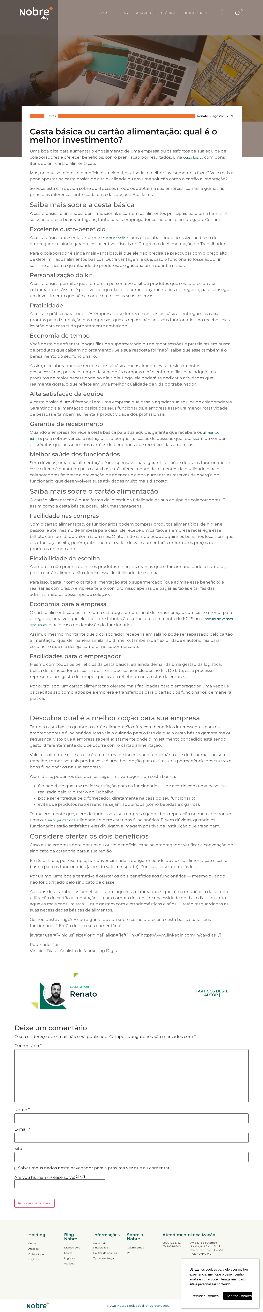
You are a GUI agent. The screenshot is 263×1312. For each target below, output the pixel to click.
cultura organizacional (58, 820)
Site (18, 1148)
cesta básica (193, 157)
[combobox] (228, 13)
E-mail (22, 1129)
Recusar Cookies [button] (205, 1296)
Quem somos (135, 1247)
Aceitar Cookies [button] (239, 1296)
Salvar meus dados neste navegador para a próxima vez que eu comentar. (94, 1168)
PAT (129, 1252)
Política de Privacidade (100, 1245)
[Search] (238, 13)
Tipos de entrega (103, 1258)
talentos (221, 761)
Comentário (28, 1045)
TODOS (102, 13)
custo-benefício (115, 238)
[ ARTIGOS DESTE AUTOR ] (212, 993)
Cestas (122, 13)
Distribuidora (195, 13)
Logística (167, 13)
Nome (22, 1110)
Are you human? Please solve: (45, 1177)
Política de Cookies (105, 1252)
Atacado (143, 13)
